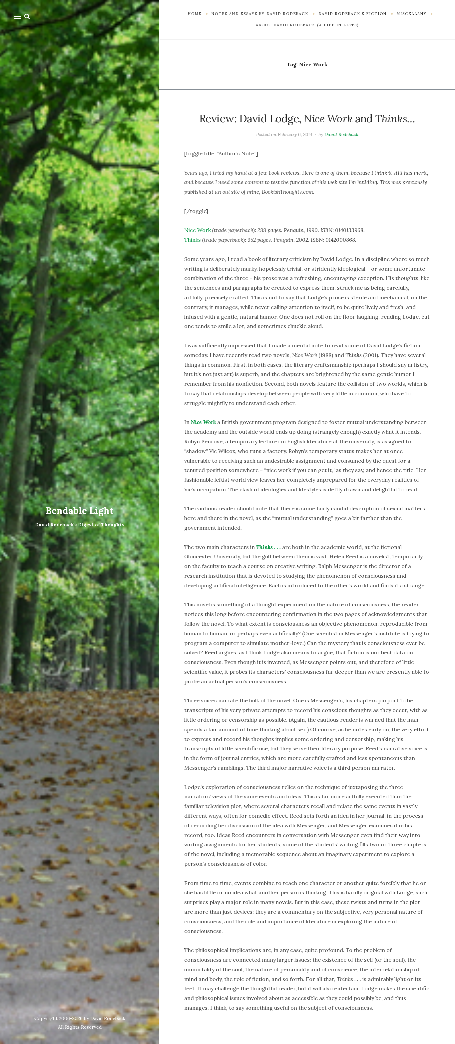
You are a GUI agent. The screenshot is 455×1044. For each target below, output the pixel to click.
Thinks (192, 239)
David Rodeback (341, 134)
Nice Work (197, 230)
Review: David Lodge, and (307, 118)
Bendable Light (80, 511)
